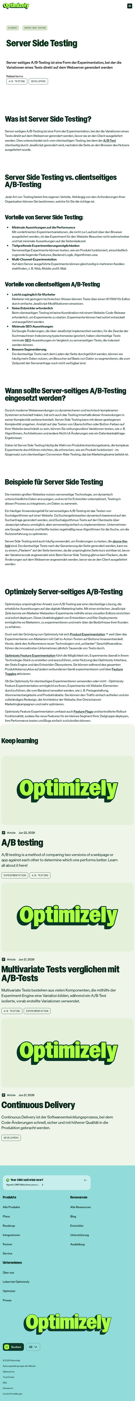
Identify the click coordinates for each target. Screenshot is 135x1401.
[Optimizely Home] (16, 6)
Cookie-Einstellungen (12, 1394)
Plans (6, 1216)
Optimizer (9, 1291)
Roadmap (9, 1226)
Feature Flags (83, 711)
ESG (5, 1383)
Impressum (8, 1388)
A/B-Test (109, 140)
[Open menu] (129, 6)
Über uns (8, 1272)
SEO (28, 340)
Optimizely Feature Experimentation (30, 655)
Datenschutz (9, 1371)
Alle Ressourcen (80, 1207)
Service (7, 1253)
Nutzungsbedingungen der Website (19, 1366)
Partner (7, 1244)
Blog (73, 1216)
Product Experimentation (87, 634)
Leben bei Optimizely (16, 1282)
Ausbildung (77, 1244)
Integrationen (11, 1235)
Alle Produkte (11, 1207)
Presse (7, 1300)
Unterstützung (79, 1235)
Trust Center (8, 1377)
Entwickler (77, 1226)
